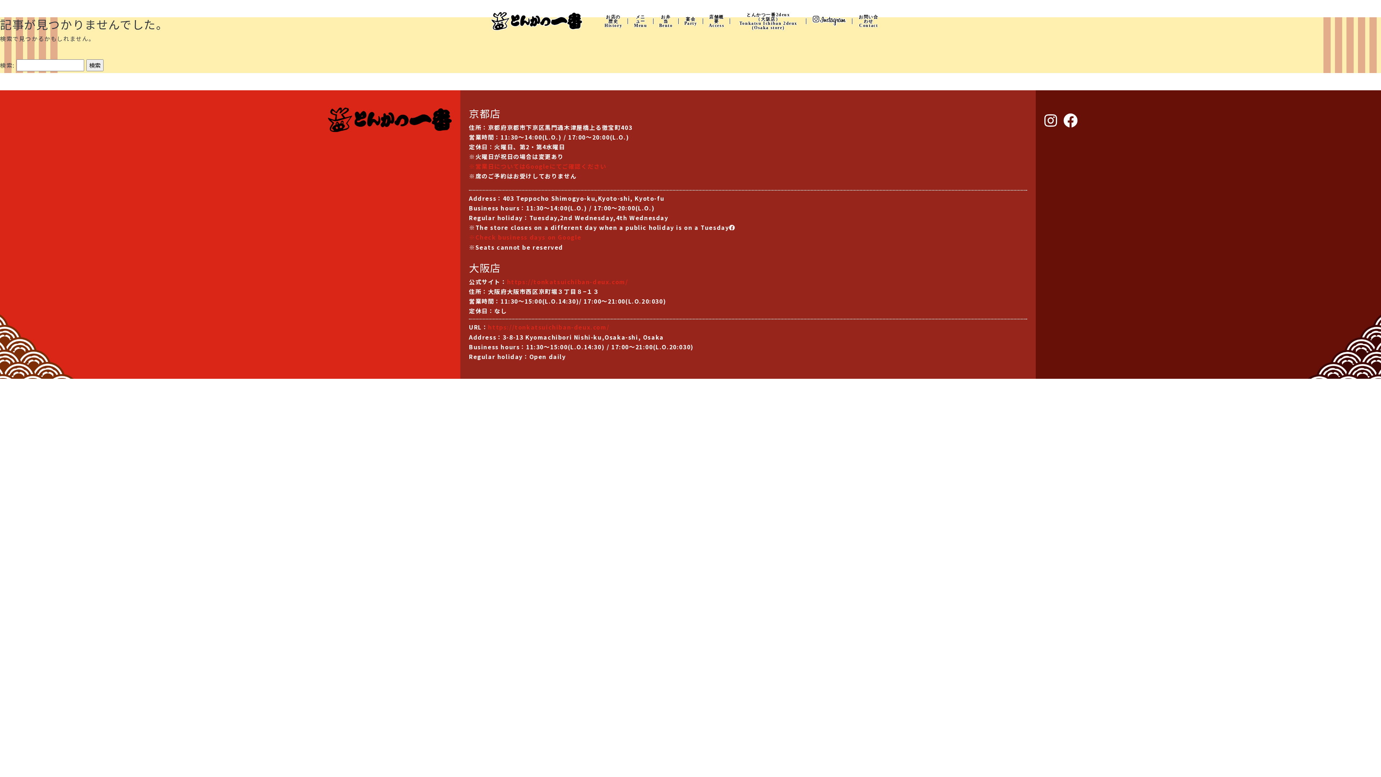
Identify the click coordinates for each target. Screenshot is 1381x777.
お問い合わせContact (868, 21)
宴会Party (690, 21)
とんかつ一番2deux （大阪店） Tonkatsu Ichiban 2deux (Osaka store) (768, 21)
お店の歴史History (613, 21)
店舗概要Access (717, 21)
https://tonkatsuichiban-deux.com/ (567, 281)
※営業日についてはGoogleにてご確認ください (537, 166)
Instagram (829, 20)
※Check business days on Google (525, 237)
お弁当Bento (666, 21)
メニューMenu (640, 21)
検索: (7, 65)
